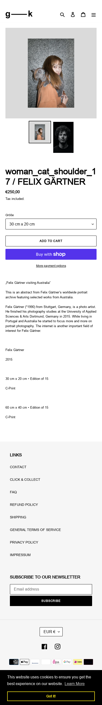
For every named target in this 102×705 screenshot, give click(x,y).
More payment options (51, 266)
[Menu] (93, 14)
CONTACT (18, 467)
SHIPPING (18, 517)
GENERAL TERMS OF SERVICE (35, 530)
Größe (9, 215)
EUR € (49, 631)
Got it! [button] (51, 696)
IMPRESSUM (20, 555)
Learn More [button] (75, 683)
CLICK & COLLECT (25, 479)
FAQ (13, 492)
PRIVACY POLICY (24, 542)
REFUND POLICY (24, 505)
